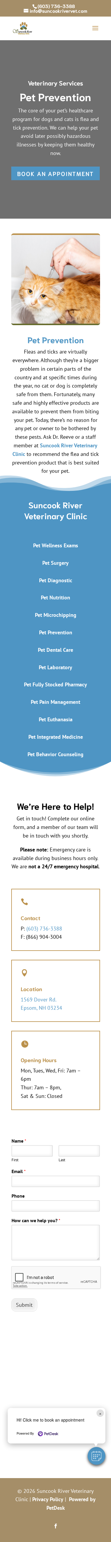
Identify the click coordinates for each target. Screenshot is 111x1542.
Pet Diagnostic (55, 580)
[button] (96, 1456)
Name (19, 1141)
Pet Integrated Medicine (55, 736)
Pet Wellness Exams (55, 545)
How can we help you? (36, 1220)
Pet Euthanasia (56, 719)
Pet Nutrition (55, 597)
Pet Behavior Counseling (55, 754)
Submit (24, 1304)
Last (62, 1160)
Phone (18, 1196)
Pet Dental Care (55, 649)
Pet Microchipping (55, 615)
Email (19, 1171)
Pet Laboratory (55, 667)
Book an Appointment (55, 173)
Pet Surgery (55, 562)
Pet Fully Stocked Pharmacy (55, 684)
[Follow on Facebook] (55, 1526)
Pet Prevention (55, 632)
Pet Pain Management (55, 702)
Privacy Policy (47, 1499)
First (15, 1160)
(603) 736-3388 (56, 6)
